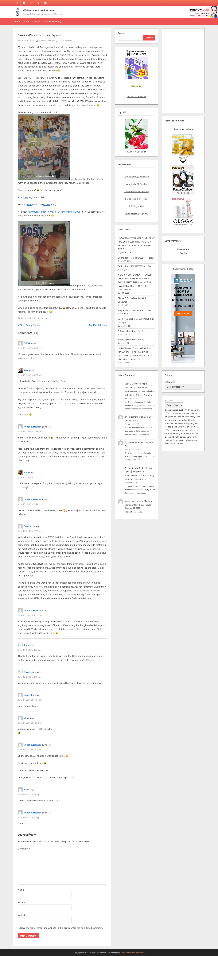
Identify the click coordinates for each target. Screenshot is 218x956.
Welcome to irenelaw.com (38, 10)
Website (22, 915)
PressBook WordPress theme (133, 953)
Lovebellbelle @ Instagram (136, 176)
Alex (25, 370)
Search (121, 33)
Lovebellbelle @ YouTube (136, 191)
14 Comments (65, 40)
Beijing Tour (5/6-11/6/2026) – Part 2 (135, 257)
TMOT (26, 343)
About (26, 21)
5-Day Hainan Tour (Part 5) (131, 339)
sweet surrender (47, 40)
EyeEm (183, 253)
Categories (170, 382)
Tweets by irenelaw (136, 96)
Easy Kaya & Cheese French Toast (134, 310)
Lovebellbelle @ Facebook (136, 184)
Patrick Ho (29, 526)
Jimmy (30, 204)
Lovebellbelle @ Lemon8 (136, 213)
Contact (36, 21)
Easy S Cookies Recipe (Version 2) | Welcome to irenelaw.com (136, 387)
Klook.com (136, 86)
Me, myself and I (28, 318)
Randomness (44, 318)
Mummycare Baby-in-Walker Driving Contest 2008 (54, 211)
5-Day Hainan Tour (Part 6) (131, 331)
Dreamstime (183, 249)
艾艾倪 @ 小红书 (136, 206)
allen (26, 718)
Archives (169, 400)
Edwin (46, 204)
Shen (25, 197)
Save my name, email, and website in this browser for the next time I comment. (61, 927)
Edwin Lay (28, 672)
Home (17, 21)
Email (21, 902)
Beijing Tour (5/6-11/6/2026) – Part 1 (135, 266)
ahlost (26, 472)
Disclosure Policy (52, 21)
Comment (24, 848)
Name (22, 889)
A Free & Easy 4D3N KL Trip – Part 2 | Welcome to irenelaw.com (139, 472)
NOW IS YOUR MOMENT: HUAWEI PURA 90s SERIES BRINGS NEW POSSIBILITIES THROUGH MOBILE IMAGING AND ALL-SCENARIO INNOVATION (134, 282)
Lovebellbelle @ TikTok (136, 199)
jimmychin (28, 695)
